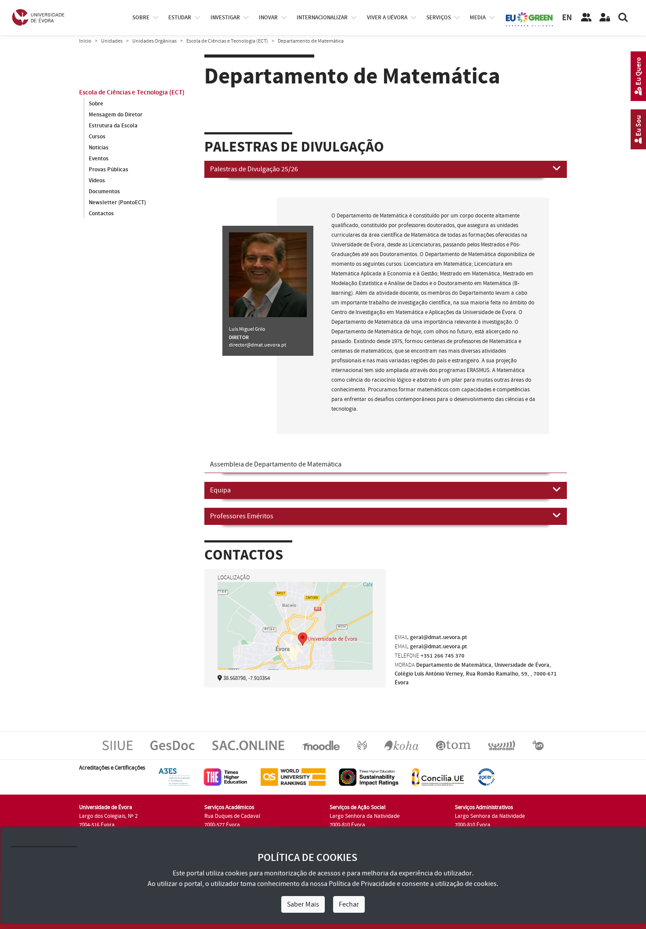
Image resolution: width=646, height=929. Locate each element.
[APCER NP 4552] (486, 777)
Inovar (268, 18)
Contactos (101, 213)
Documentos (104, 191)
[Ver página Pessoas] (586, 17)
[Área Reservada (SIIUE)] (604, 17)
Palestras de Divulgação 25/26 (254, 169)
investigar (225, 18)
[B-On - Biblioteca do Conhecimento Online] (538, 745)
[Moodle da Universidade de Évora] (320, 745)
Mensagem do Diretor (115, 115)
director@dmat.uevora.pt (257, 345)
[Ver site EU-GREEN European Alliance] (529, 18)
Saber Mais (303, 904)
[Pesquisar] (623, 17)
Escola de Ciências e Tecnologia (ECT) (227, 41)
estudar (179, 18)
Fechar (349, 904)
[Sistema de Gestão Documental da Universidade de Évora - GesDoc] (172, 745)
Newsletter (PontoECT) (117, 202)
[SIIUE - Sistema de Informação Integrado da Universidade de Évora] (117, 745)
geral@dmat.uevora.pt (438, 637)
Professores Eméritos (241, 516)
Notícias (99, 148)
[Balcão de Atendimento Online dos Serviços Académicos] (248, 745)
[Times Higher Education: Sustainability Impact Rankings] (369, 777)
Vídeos (97, 180)
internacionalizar (322, 18)
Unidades (112, 41)
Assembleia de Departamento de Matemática (275, 464)
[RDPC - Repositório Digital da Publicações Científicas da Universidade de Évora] (362, 745)
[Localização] (295, 638)
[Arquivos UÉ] (453, 745)
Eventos (99, 159)
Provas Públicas (108, 170)
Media (478, 18)
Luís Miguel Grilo (247, 329)
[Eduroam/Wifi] (501, 745)
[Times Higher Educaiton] (225, 777)
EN (567, 17)
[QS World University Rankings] (293, 777)
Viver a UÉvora (387, 18)
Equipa (220, 490)
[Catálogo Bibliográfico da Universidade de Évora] (401, 745)
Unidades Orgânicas (154, 41)
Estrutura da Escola (113, 126)
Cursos (97, 137)
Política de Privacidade (362, 883)
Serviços (438, 18)
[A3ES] (174, 777)
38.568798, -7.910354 (246, 678)
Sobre (140, 18)
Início (85, 41)
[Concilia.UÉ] (438, 777)
